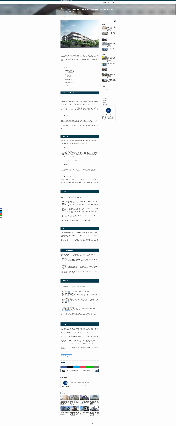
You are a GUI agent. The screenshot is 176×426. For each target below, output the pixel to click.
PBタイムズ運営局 (65, 386)
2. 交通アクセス (67, 74)
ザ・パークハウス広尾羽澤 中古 (66, 355)
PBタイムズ (63, 2)
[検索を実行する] (114, 21)
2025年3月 (105, 96)
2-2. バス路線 (69, 76)
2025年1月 (105, 100)
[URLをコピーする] (96, 367)
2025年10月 (105, 89)
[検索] (114, 0)
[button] (63, 367)
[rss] (113, 0)
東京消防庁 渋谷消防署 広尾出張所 (68, 310)
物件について (63, 11)
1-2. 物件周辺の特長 (70, 72)
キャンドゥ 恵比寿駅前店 (66, 301)
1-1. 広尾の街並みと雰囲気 (71, 71)
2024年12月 (105, 102)
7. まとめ (66, 85)
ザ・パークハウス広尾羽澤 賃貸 (66, 354)
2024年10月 (105, 104)
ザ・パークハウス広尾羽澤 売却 (66, 356)
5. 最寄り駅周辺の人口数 (69, 82)
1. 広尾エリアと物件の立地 (69, 70)
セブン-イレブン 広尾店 (66, 292)
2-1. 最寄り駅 (69, 75)
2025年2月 (105, 98)
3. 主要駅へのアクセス (69, 79)
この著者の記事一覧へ (84, 385)
